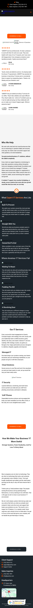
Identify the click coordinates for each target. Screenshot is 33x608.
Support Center (8, 567)
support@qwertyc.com (9, 565)
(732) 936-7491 (22, 6)
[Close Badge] (25, 600)
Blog (17, 2)
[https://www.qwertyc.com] (9, 12)
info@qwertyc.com (8, 576)
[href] (9, 593)
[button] (30, 12)
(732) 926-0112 (22, 4)
